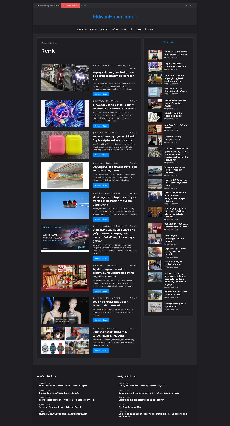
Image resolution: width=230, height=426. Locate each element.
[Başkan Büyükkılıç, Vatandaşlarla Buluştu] (155, 67)
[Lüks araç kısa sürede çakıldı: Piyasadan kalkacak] (155, 171)
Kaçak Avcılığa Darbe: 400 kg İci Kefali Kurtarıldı (175, 251)
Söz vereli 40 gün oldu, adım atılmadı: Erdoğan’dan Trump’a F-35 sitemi (176, 196)
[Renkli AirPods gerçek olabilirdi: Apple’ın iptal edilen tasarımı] (65, 145)
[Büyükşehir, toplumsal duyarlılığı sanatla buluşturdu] (65, 175)
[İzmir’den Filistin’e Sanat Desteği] (155, 129)
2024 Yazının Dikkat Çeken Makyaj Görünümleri (110, 303)
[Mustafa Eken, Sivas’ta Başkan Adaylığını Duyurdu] (155, 104)
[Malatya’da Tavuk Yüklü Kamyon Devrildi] (155, 295)
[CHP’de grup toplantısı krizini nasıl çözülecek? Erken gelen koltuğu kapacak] (155, 212)
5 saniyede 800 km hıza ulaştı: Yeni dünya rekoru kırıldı (176, 183)
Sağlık (115, 29)
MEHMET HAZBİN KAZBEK (105, 66)
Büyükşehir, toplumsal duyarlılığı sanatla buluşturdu (115, 168)
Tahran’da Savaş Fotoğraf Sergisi (172, 138)
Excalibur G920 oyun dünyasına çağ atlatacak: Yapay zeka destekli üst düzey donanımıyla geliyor (114, 235)
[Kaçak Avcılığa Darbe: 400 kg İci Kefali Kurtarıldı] (155, 252)
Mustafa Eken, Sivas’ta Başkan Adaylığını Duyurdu (175, 103)
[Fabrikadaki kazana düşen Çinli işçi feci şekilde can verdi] (155, 79)
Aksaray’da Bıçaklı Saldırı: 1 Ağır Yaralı (173, 263)
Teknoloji (127, 29)
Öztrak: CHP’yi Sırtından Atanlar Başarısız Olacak (176, 225)
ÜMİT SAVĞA (99, 101)
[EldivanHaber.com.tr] (115, 16)
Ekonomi (104, 29)
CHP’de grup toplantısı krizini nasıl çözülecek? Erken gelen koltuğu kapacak (175, 212)
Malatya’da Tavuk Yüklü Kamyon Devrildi (176, 293)
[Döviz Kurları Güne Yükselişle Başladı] (155, 117)
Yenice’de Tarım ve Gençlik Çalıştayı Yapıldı (176, 89)
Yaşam (138, 29)
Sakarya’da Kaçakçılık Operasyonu (175, 305)
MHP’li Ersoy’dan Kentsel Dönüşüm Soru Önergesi (176, 53)
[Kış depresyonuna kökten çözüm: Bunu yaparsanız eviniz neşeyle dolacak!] (65, 277)
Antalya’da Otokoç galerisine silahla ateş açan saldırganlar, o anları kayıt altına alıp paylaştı (175, 279)
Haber (93, 29)
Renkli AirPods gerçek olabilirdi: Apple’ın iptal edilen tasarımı (113, 138)
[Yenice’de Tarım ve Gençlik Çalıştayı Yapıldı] (155, 92)
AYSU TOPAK (99, 328)
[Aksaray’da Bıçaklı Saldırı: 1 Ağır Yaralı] (155, 265)
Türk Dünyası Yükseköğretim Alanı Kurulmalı (174, 238)
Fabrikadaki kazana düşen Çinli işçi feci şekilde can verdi (104, 6)
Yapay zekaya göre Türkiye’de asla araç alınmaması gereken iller (113, 75)
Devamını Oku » (101, 94)
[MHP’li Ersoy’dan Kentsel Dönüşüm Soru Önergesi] (155, 55)
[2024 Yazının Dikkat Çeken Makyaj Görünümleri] (65, 310)
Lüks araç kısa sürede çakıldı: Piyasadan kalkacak (174, 170)
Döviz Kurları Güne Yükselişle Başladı (173, 114)
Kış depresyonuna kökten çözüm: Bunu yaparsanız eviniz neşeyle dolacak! (113, 272)
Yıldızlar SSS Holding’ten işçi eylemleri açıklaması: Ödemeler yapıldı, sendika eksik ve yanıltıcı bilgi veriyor (176, 154)
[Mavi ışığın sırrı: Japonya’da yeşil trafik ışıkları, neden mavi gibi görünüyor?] (65, 205)
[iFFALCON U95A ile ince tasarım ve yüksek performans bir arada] (65, 113)
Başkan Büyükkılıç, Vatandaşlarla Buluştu (175, 65)
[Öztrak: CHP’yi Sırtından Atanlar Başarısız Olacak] (155, 228)
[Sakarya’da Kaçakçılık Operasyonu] (155, 307)
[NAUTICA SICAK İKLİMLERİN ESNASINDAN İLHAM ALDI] (65, 340)
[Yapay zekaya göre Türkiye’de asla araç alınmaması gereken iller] (65, 77)
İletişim (149, 29)
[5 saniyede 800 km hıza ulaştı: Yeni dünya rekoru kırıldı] (155, 184)
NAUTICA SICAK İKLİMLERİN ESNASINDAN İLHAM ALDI (110, 334)
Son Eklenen (168, 42)
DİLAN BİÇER (99, 163)
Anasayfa (82, 29)
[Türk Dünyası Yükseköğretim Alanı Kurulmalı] (155, 239)
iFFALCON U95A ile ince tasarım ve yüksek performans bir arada (114, 106)
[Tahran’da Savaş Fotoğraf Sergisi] (155, 140)
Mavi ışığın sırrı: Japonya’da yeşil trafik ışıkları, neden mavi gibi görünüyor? (115, 200)
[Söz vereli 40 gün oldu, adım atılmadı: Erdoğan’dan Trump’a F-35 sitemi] (155, 196)
